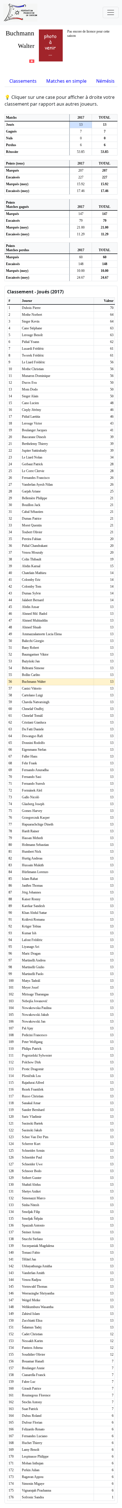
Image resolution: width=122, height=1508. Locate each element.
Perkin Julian (30, 1470)
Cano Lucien (30, 403)
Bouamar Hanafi (33, 1361)
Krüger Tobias (31, 926)
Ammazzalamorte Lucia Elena (42, 634)
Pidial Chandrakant (34, 546)
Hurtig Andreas (32, 858)
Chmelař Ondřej (32, 709)
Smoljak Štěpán (32, 1219)
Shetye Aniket (31, 1191)
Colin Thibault (31, 559)
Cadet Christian (32, 1334)
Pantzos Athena (32, 1348)
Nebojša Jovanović (34, 1001)
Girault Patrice (31, 1388)
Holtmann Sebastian (35, 845)
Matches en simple (66, 81)
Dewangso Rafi (32, 736)
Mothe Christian (33, 369)
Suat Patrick (30, 1409)
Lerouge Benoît (32, 335)
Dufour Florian (32, 1422)
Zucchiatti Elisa (32, 1321)
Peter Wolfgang (32, 1042)
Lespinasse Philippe (35, 1456)
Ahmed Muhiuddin (35, 620)
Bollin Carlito (31, 675)
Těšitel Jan (29, 1259)
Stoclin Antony (32, 1402)
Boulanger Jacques (34, 430)
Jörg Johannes (31, 892)
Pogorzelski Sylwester (37, 1055)
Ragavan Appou (32, 1477)
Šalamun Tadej (31, 1327)
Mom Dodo (30, 389)
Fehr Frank (29, 763)
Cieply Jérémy (31, 410)
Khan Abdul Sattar (34, 913)
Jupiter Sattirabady (34, 451)
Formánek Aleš (32, 790)
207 (80, 170)
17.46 (81, 191)
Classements (23, 81)
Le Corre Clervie (33, 471)
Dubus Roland (31, 1416)
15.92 (81, 184)
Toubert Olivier (32, 532)
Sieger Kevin (30, 321)
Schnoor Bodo (31, 1171)
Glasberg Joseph (33, 804)
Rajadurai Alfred (33, 1083)
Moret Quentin (32, 525)
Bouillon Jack (31, 505)
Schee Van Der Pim (35, 1137)
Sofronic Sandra (33, 1497)
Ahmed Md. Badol (34, 614)
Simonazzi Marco (33, 1198)
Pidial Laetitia (31, 417)
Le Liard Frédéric (33, 362)
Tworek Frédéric (33, 355)
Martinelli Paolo (32, 974)
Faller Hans (29, 756)
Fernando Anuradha (35, 770)
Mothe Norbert (32, 315)
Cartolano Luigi (32, 695)
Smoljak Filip (31, 1212)
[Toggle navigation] (111, 12)
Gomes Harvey (32, 811)
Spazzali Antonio (33, 1225)
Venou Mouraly (32, 552)
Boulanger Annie (33, 1368)
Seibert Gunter (31, 1178)
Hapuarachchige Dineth (37, 824)
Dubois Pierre (31, 308)
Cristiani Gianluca (34, 722)
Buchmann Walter (34, 682)
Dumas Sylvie (31, 593)
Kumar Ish (29, 933)
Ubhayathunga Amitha (37, 1266)
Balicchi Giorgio (33, 641)
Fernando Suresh (33, 784)
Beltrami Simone (33, 668)
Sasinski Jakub (32, 1130)
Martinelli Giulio (33, 967)
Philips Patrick (31, 1049)
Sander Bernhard (33, 1110)
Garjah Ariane (31, 491)
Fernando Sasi (31, 777)
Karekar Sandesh (33, 906)
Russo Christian (32, 1096)
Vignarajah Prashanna (36, 1490)
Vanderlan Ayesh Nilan (37, 485)
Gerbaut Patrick (32, 464)
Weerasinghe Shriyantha (38, 1293)
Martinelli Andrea (33, 960)
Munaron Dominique (36, 376)
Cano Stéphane (32, 328)
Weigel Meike (31, 1300)
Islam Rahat (30, 879)
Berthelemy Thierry (35, 444)
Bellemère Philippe (34, 498)
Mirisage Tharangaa (35, 994)
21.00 (81, 227)
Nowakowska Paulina (36, 1008)
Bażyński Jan (31, 661)
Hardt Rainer (30, 831)
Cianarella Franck (33, 1375)
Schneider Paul (32, 1157)
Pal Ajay (27, 1028)
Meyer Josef (30, 987)
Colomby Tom (31, 586)
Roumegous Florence (36, 1395)
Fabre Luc (28, 1382)
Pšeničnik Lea (31, 1076)
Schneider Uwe (32, 1164)
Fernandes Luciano (34, 1436)
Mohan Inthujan (32, 1463)
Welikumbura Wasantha (37, 1307)
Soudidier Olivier (33, 1354)
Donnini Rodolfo (33, 743)
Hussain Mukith (33, 865)
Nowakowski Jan (33, 1021)
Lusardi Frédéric (33, 349)
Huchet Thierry (32, 1443)
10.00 (81, 271)
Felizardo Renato (33, 1429)
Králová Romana (33, 920)
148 (80, 264)
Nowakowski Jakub (35, 1015)
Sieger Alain (30, 396)
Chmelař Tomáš (32, 716)
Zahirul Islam (31, 1314)
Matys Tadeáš (31, 981)
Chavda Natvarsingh (35, 702)
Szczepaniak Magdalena (38, 1246)
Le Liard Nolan (32, 457)
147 (80, 214)
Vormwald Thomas (34, 1287)
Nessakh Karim (32, 1341)
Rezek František (32, 1089)
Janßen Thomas (32, 886)
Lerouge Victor (32, 423)
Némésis (105, 81)
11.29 (81, 234)
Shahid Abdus (31, 1185)
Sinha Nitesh (30, 1205)
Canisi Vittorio (31, 688)
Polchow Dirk (31, 1062)
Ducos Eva (29, 383)
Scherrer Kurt (31, 1144)
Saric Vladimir (31, 1117)
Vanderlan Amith (33, 1273)
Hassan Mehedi (32, 838)
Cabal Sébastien (32, 512)
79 (81, 221)
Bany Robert (30, 648)
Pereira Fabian (31, 539)
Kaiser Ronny (31, 899)
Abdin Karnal (31, 566)
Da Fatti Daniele (33, 729)
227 (80, 177)
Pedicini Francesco (34, 1035)
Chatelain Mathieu (34, 573)
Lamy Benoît (30, 1450)
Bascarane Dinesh (34, 437)
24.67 (81, 278)
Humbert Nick (31, 852)
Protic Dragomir (33, 1069)
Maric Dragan (31, 953)
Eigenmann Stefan (34, 750)
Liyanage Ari (30, 947)
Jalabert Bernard (33, 600)
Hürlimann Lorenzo (35, 872)
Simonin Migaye (33, 1484)
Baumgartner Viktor (35, 654)
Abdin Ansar (30, 607)
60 (81, 257)
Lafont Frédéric (32, 940)
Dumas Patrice (31, 519)
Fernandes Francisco (36, 478)
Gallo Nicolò (30, 797)
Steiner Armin (31, 1232)
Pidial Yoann (30, 342)
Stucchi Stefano (32, 1239)
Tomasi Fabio (31, 1253)
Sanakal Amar (31, 1103)
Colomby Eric (31, 580)
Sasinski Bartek (32, 1123)
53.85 (81, 152)
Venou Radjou (31, 1280)
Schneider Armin (33, 1151)
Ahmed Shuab (31, 627)
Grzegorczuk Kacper (36, 818)
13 (81, 125)
